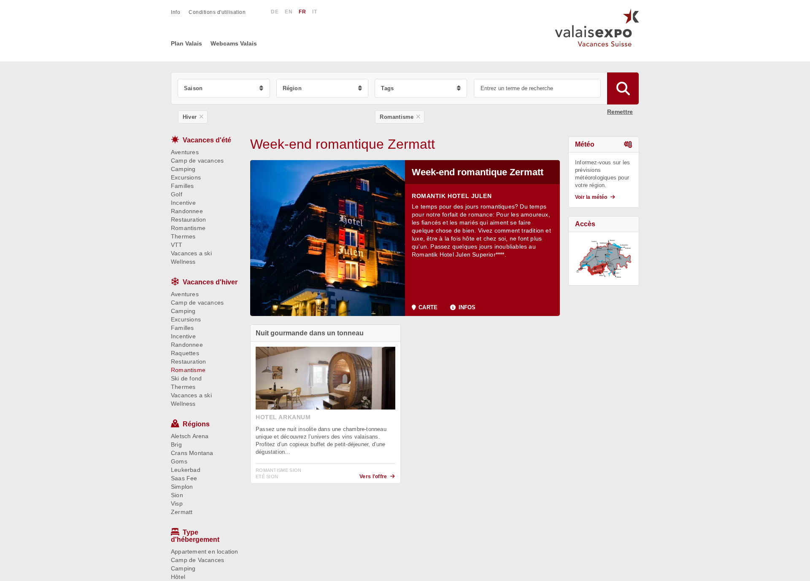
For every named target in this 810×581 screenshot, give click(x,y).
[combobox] (224, 88)
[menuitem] (180, 12)
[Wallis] (603, 258)
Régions (196, 424)
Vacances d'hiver (210, 282)
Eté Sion (267, 476)
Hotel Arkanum (283, 417)
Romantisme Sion (279, 470)
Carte (427, 307)
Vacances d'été (207, 140)
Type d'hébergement (195, 536)
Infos (467, 307)
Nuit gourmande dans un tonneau (310, 333)
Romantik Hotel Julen (452, 196)
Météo (584, 144)
